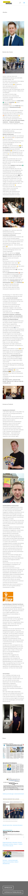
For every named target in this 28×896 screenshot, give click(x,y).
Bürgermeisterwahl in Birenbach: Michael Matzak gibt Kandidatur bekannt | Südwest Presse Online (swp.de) (12, 844)
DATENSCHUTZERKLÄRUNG (13, 892)
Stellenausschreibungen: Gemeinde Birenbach (13, 793)
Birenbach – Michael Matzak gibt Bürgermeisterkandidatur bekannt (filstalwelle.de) (10, 862)
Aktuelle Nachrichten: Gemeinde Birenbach (12, 825)
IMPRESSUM (8, 888)
